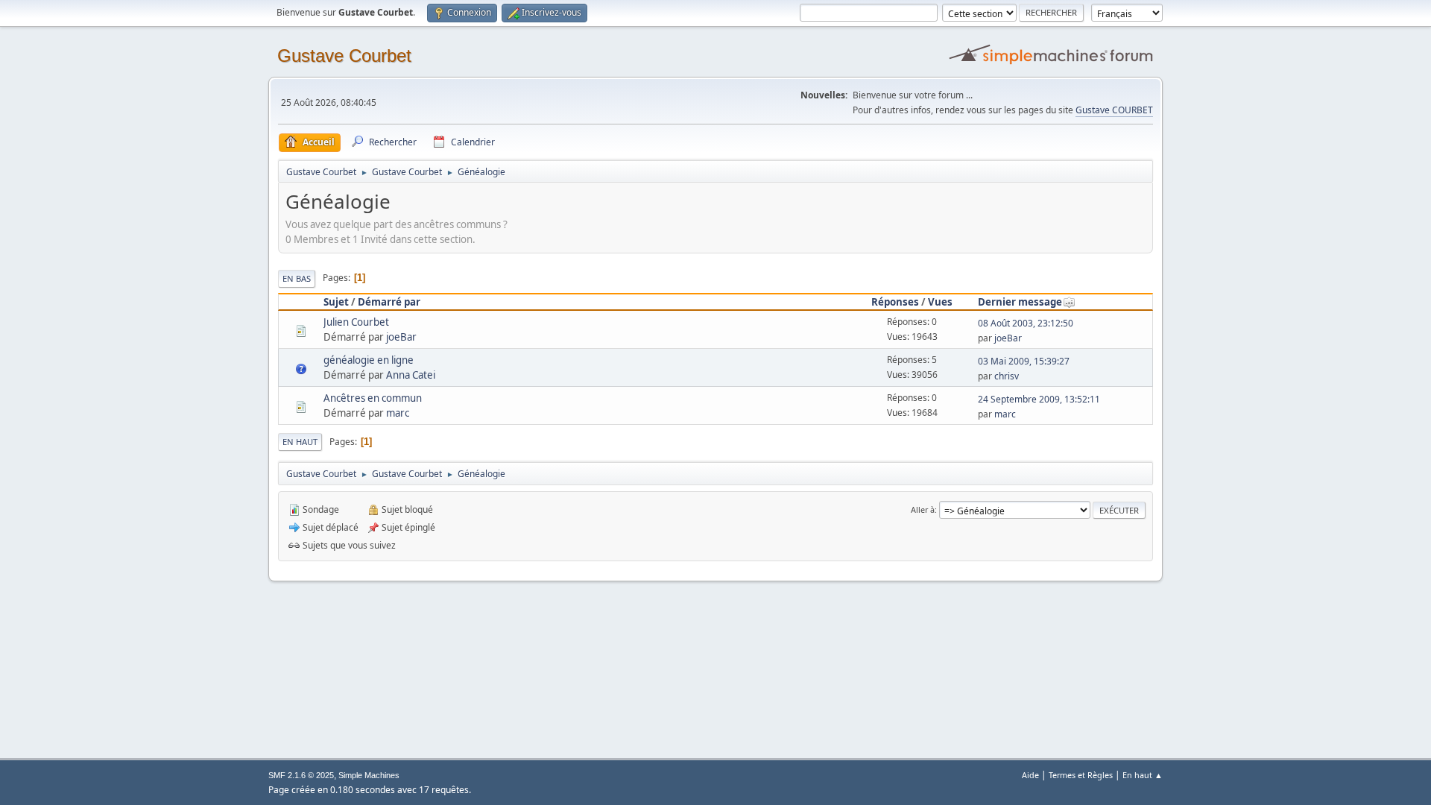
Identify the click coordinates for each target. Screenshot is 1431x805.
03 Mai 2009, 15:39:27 (1024, 361)
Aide (1030, 774)
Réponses (895, 302)
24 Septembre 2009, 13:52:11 (1039, 399)
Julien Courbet (356, 322)
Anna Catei (410, 375)
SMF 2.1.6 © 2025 (301, 775)
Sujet (336, 302)
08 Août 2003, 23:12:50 (1025, 323)
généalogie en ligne (368, 360)
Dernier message (1020, 302)
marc (397, 413)
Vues (940, 302)
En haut (300, 441)
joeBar (401, 337)
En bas (296, 278)
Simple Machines (368, 775)
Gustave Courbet (344, 55)
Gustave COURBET (1114, 110)
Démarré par (389, 302)
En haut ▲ (1142, 774)
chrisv (1006, 376)
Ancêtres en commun (372, 398)
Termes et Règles (1081, 774)
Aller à (923, 509)
